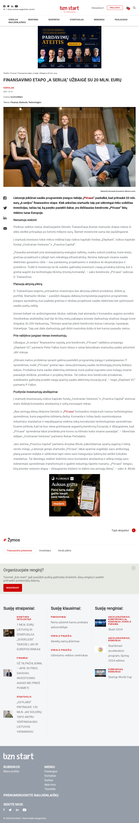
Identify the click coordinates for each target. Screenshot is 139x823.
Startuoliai (77, 19)
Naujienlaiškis (17, 22)
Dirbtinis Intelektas (24, 618)
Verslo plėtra (64, 550)
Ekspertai (54, 19)
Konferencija (117, 619)
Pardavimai (58, 617)
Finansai (13, 73)
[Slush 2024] (100, 623)
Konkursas (115, 669)
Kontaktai (50, 775)
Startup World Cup (120, 677)
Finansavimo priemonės (19, 550)
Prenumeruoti (98, 8)
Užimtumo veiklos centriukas (69, 655)
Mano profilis (11, 771)
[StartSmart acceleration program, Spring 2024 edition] (100, 649)
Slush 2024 (115, 629)
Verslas (13, 19)
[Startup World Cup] (100, 673)
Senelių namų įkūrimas (65, 641)
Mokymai (33, 19)
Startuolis (23, 102)
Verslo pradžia (61, 636)
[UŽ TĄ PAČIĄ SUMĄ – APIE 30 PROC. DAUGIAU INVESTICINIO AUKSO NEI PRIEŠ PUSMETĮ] (8, 673)
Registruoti (12, 588)
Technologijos (34, 102)
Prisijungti (115, 8)
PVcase (88, 198)
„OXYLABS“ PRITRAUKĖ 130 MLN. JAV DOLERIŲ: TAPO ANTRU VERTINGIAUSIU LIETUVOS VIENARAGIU (29, 716)
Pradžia (6, 73)
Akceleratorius (119, 617)
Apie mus (50, 784)
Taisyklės (50, 789)
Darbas (48, 780)
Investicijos (45, 550)
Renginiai (99, 19)
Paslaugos (121, 19)
